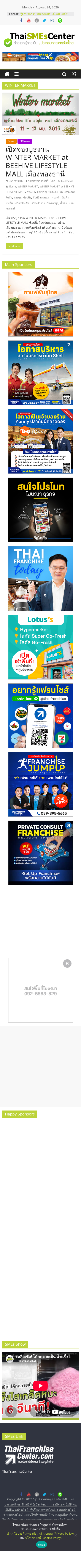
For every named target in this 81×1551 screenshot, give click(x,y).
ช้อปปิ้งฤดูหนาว (42, 197)
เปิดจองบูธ (52, 203)
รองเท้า (56, 197)
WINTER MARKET (28, 186)
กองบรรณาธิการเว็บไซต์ (41, 181)
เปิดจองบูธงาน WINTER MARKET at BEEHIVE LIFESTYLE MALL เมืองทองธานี (37, 161)
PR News (25, 141)
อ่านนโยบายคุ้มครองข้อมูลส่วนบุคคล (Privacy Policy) (40, 1533)
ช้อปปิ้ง (27, 197)
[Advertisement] (40, 1066)
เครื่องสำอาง (38, 203)
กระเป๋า (31, 192)
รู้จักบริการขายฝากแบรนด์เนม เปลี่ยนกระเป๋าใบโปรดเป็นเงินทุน (45, 16)
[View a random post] (74, 74)
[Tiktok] (37, 20)
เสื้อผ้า (63, 203)
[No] (75, 1535)
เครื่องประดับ (21, 203)
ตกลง (41, 1544)
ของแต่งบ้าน (55, 192)
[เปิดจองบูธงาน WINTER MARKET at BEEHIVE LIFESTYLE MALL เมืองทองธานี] (40, 95)
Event (11, 141)
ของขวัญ (42, 192)
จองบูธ (17, 197)
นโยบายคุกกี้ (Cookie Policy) (43, 1538)
